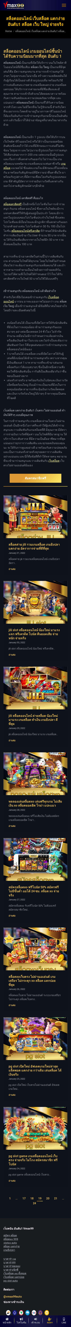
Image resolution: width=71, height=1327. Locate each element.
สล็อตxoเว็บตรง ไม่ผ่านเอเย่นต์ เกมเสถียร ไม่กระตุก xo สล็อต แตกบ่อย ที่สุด (32, 981)
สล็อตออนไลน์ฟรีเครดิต (25, 231)
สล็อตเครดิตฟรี (12, 204)
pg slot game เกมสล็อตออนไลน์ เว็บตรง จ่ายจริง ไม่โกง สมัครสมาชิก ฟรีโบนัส (33, 1160)
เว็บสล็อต (53, 460)
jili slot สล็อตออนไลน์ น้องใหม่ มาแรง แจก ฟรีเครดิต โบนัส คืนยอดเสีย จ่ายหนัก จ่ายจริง (34, 634)
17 (24, 1198)
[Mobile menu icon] (64, 5)
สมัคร (50, 1322)
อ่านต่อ (12, 569)
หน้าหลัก (7, 1322)
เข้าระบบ (35, 1322)
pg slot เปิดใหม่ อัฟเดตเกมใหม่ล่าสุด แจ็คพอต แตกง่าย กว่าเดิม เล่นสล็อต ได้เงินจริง (35, 1070)
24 (34, 1203)
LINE (64, 1322)
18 (31, 1198)
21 (55, 1198)
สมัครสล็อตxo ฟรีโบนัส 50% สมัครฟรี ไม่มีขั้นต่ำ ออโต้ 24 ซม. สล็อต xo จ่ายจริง (34, 891)
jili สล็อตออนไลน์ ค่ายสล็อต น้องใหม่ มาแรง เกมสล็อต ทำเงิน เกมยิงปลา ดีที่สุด (33, 720)
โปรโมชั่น (21, 1322)
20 (47, 1198)
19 (39, 1198)
